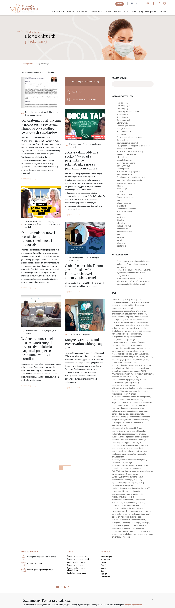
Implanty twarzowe (124, 160)
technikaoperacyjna (120, 385)
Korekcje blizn (122, 140)
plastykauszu (134, 365)
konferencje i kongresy (126, 183)
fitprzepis (130, 437)
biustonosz (140, 305)
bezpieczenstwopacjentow (123, 311)
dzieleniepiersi (139, 528)
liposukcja (130, 339)
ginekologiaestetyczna (121, 488)
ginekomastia (136, 345)
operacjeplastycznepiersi (140, 302)
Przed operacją (123, 169)
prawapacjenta (118, 457)
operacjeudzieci (118, 494)
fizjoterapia (121, 246)
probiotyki (116, 371)
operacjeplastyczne (134, 325)
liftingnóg (141, 342)
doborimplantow (141, 317)
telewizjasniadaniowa (121, 520)
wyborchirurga (118, 328)
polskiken (116, 517)
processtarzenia (133, 491)
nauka (132, 531)
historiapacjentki (118, 448)
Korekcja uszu (122, 117)
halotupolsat (135, 517)
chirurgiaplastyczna (120, 299)
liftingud (125, 345)
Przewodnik (81, 11)
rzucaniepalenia (143, 397)
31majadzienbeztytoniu (131, 468)
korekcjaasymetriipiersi (121, 351)
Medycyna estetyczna (126, 163)
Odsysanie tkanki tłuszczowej (129, 137)
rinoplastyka (138, 319)
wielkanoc (116, 454)
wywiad (120, 200)
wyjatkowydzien (129, 462)
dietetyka (129, 368)
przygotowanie (118, 325)
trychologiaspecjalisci (121, 482)
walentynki (116, 434)
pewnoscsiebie (118, 491)
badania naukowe (124, 226)
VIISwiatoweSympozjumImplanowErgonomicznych (133, 388)
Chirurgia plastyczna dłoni (77, 565)
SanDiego (136, 522)
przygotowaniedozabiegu (135, 314)
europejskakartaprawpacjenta (134, 454)
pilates (128, 359)
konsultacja (121, 206)
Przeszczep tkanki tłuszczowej (130, 151)
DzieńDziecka (118, 471)
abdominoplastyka (119, 365)
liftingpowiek (117, 337)
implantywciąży (137, 482)
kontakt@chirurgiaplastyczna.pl (40, 570)
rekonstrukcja (138, 351)
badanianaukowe (123, 229)
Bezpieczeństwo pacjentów (128, 171)
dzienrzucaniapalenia (133, 400)
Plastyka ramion (123, 129)
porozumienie (117, 382)
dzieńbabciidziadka (140, 420)
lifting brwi (121, 243)
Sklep (119, 4)
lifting (126, 337)
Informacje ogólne (124, 194)
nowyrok (115, 420)
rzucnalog (116, 468)
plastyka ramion (118, 339)
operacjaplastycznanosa (122, 319)
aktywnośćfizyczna (140, 359)
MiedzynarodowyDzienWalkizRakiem (127, 428)
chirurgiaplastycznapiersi (122, 308)
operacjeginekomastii (121, 348)
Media (133, 11)
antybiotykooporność (131, 402)
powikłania (121, 217)
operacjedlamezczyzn (140, 348)
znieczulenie (117, 502)
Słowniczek (105, 577)
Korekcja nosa (122, 114)
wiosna (140, 508)
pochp (114, 405)
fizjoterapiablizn (139, 525)
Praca (125, 11)
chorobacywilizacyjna (121, 442)
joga (122, 359)
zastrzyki (132, 331)
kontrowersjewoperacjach (140, 511)
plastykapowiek (144, 331)
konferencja (135, 371)
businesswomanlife (125, 231)
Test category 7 (123, 108)
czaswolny (143, 411)
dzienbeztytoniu (142, 465)
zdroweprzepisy (142, 437)
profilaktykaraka (138, 431)
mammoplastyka (119, 451)
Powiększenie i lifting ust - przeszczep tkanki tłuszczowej (133, 147)
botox (133, 397)
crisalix (134, 394)
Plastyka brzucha (124, 131)
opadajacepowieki (133, 334)
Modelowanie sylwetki (76, 562)
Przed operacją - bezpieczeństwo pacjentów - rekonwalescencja (131, 178)
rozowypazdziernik (125, 211)
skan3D (120, 186)
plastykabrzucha (130, 362)
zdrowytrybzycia (142, 354)
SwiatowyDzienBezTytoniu (123, 465)
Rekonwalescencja (124, 174)
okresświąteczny (119, 417)
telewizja (125, 517)
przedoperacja (118, 314)
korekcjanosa (129, 322)
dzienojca (128, 480)
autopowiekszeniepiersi (122, 528)
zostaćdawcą (117, 480)
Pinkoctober (140, 500)
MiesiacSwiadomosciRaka (123, 497)
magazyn (137, 480)
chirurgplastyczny (132, 328)
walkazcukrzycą (118, 411)
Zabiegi (70, 11)
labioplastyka (137, 488)
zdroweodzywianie (120, 357)
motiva (132, 385)
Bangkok (115, 391)
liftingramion (135, 337)
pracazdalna (117, 445)
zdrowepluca (141, 405)
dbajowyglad (136, 442)
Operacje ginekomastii (126, 126)
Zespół (117, 11)
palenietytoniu (118, 400)
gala (118, 234)
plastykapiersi (135, 299)
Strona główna (27, 63)
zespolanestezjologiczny (134, 502)
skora (142, 357)
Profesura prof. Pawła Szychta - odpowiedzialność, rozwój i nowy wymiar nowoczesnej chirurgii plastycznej (134, 281)
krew (140, 477)
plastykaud (116, 345)
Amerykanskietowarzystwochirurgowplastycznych (133, 374)
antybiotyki (116, 402)
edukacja (132, 391)
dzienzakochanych (130, 434)
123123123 (77, 92)
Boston (123, 377)
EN (137, 3)
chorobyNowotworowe (121, 431)
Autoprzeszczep (119, 505)
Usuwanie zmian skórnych (127, 143)
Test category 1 (123, 103)
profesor (120, 237)
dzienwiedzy (146, 402)
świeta (126, 414)
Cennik (108, 11)
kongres (125, 371)
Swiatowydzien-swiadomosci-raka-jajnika (129, 460)
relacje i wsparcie (124, 203)
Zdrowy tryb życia (124, 166)
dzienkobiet (144, 445)
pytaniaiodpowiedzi (120, 511)
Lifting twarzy (122, 123)
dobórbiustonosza (134, 505)
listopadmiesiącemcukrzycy (132, 408)
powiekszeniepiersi (120, 302)
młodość (115, 359)
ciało (120, 362)
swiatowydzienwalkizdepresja (133, 440)
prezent (142, 434)
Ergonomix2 (143, 391)
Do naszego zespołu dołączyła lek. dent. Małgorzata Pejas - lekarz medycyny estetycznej (133, 264)
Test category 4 (123, 106)
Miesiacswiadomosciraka (122, 500)
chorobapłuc (123, 405)
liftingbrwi (121, 220)
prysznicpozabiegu (120, 508)
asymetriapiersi (118, 317)
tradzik (128, 471)
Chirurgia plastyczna (125, 197)
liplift (119, 214)
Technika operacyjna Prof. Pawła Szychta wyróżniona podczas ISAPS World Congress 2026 (134, 273)
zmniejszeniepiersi (135, 448)
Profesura (126, 537)
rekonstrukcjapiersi (120, 354)
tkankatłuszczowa (119, 331)
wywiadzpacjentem (136, 514)
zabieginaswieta (137, 414)
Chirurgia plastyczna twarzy (78, 556)
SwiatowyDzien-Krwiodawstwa (125, 474)
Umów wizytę (58, 11)
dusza (114, 362)
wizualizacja (122, 189)
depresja (115, 440)
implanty (129, 317)
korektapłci (116, 514)
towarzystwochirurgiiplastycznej (125, 379)
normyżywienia (118, 368)
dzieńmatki (116, 462)
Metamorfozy (96, 11)
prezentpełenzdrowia (121, 422)
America (115, 377)
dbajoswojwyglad (130, 445)
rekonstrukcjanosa (128, 534)
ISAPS (147, 488)
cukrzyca (115, 408)
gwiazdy (143, 451)
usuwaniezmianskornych (142, 471)
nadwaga (145, 522)
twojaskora (133, 357)
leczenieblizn (132, 411)
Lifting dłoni (122, 157)
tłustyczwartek (118, 437)
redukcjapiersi (133, 451)
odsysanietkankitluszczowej (124, 342)
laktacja (132, 508)
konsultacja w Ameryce (126, 209)
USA (129, 377)
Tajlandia (124, 391)
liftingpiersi (140, 311)
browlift (120, 240)
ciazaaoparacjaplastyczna (122, 485)
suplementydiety (138, 422)
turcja (124, 514)
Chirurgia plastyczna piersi (128, 111)
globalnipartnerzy (132, 382)
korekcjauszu (146, 365)
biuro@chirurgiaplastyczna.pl (84, 99)
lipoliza (144, 328)
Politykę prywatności (133, 605)
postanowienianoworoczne (139, 417)
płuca (132, 405)
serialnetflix (117, 414)
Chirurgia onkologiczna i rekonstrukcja (76, 569)
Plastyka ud (121, 134)
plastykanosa (142, 322)
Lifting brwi (121, 223)
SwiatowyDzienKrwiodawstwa (124, 477)
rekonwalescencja (119, 305)
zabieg (131, 305)
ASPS (143, 371)
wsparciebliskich (138, 520)
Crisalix (120, 191)
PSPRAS (144, 379)
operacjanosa (117, 322)
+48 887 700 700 (34, 563)
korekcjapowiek (118, 334)
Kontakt (162, 11)
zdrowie (149, 357)
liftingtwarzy (125, 420)
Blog (141, 11)
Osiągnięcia (150, 11)
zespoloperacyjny (119, 425)
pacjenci (146, 325)
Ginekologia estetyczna (126, 154)
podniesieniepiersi (142, 368)
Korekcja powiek (123, 120)
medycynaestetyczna (121, 397)
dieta (131, 354)
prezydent (116, 537)
